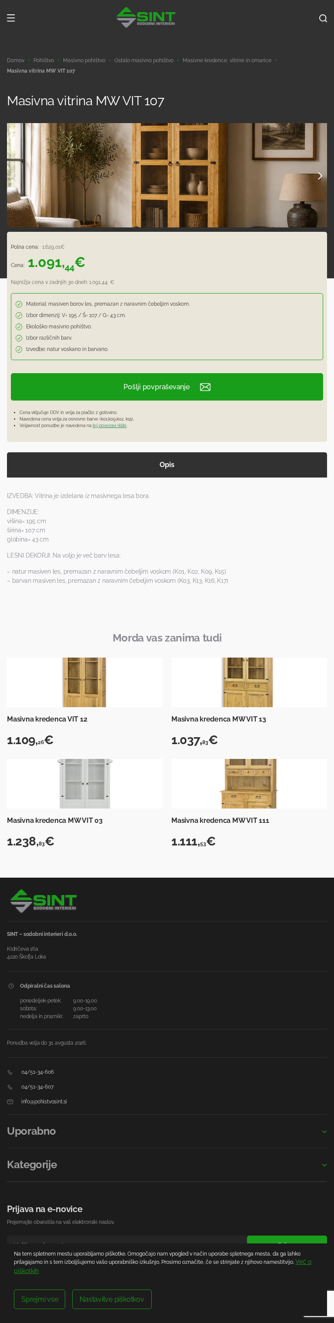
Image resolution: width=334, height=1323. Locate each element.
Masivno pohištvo (84, 60)
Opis (167, 465)
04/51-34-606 (37, 1072)
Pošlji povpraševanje (156, 387)
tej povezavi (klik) (110, 425)
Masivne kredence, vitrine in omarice (227, 60)
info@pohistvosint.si (43, 1102)
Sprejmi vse (39, 1299)
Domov (15, 60)
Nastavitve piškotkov (112, 1299)
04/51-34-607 (36, 1087)
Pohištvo (43, 60)
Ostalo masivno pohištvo (144, 60)
